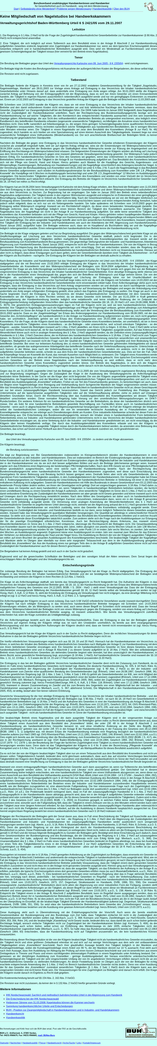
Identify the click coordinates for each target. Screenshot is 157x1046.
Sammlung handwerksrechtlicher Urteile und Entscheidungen (39, 1006)
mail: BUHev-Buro (46, 1035)
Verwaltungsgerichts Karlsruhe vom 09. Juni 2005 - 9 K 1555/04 (88, 63)
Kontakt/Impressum (92, 1043)
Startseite (4, 1043)
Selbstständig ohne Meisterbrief (38, 9)
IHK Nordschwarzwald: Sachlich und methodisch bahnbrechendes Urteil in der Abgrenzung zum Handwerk (64, 995)
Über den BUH (122, 9)
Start (16, 9)
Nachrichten (15, 1043)
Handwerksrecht (15, 1013)
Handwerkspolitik (102, 9)
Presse (42, 1043)
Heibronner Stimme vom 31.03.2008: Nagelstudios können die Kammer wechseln (50, 1002)
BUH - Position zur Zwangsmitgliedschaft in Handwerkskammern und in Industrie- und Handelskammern (62, 1010)
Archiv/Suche (69, 1043)
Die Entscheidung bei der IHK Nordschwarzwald (32, 999)
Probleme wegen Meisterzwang (74, 9)
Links (79, 1043)
